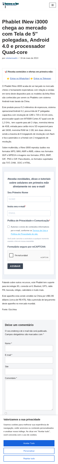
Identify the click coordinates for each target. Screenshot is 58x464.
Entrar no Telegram (42, 78)
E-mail (8, 355)
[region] (29, 439)
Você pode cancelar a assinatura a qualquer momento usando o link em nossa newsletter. (28, 240)
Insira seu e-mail (16, 206)
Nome (8, 343)
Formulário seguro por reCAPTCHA (26, 247)
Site (6, 366)
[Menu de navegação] (52, 5)
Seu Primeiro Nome (17, 192)
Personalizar (29, 451)
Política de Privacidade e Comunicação (28, 220)
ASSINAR (15, 266)
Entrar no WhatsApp (19, 78)
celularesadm (12, 58)
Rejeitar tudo (29, 458)
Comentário (11, 378)
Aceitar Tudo (29, 443)
